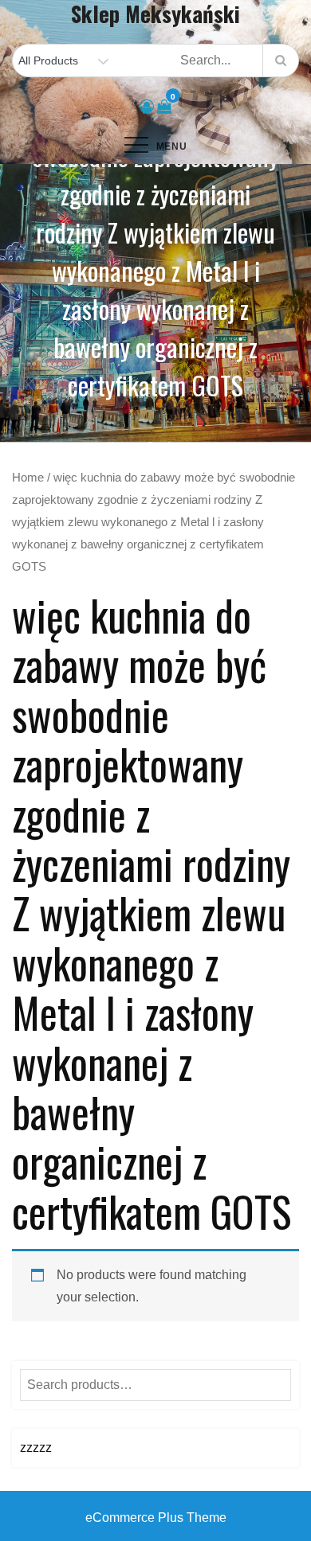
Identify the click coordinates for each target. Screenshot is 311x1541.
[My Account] (147, 107)
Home (28, 477)
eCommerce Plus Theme (155, 1517)
